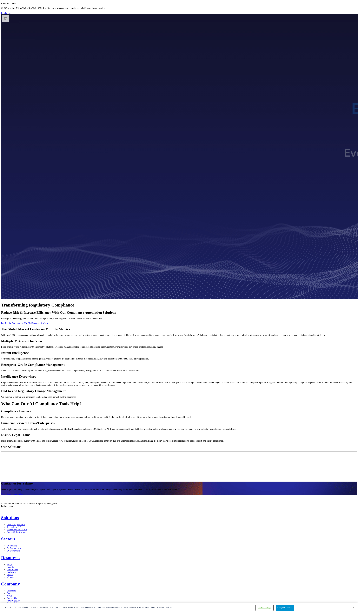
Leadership (12, 591)
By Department (13, 551)
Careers (10, 593)
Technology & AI (14, 527)
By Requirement (14, 548)
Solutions (10, 517)
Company (10, 583)
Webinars (11, 577)
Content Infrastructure (16, 532)
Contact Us (12, 598)
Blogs (9, 564)
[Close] (353, 608)
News (9, 596)
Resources (10, 557)
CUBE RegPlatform (16, 524)
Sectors (8, 538)
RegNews (11, 572)
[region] (179, 608)
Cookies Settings (264, 608)
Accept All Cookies (284, 608)
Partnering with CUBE (17, 529)
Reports (10, 567)
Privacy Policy (13, 601)
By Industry (12, 545)
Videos (10, 574)
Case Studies (12, 569)
